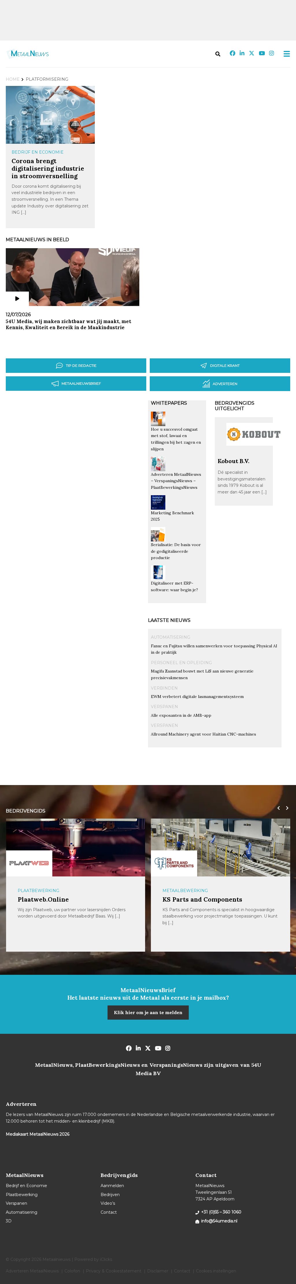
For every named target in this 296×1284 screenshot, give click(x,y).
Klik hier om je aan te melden (148, 1012)
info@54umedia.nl (219, 1221)
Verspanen (164, 706)
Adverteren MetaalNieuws (32, 1271)
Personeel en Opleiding (181, 662)
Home (13, 79)
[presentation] (277, 808)
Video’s (108, 1203)
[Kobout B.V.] (254, 454)
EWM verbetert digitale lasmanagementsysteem (197, 696)
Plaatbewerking (183, 890)
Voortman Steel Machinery (204, 899)
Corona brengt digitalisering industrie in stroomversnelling (48, 168)
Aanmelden (112, 1185)
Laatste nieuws (169, 620)
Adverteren (225, 384)
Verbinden (164, 688)
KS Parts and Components (57, 899)
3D (9, 1221)
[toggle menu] (285, 54)
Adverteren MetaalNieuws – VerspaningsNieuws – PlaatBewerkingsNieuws (176, 481)
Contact (109, 1212)
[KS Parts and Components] (29, 863)
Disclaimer (157, 1271)
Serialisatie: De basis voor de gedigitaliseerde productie (176, 551)
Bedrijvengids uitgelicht (234, 405)
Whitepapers (169, 403)
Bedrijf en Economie (38, 152)
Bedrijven (110, 1194)
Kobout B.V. (233, 461)
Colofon (72, 1271)
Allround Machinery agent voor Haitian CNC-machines (203, 734)
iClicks (106, 1259)
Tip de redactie (81, 365)
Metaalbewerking (40, 890)
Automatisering (170, 637)
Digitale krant (225, 365)
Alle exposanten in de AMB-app (181, 715)
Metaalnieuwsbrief (81, 383)
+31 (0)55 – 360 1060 (221, 1212)
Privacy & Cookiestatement (113, 1271)
